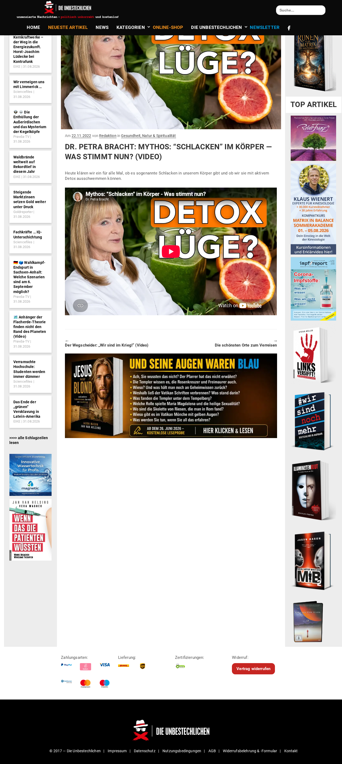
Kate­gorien (130, 27)
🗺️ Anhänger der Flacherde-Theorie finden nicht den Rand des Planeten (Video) (29, 327)
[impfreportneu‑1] (313, 288)
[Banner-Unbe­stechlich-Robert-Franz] (313, 138)
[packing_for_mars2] (313, 620)
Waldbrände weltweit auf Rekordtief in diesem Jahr (24, 164)
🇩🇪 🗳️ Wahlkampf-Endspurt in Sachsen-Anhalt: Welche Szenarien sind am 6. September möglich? (29, 277)
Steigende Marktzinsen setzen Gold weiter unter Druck (29, 199)
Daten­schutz (145, 751)
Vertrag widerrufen (253, 668)
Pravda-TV (21, 137)
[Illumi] (313, 490)
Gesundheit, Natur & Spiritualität (148, 136)
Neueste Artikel (68, 27)
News (102, 27)
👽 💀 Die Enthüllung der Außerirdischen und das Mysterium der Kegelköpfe (29, 122)
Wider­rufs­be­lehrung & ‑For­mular (250, 751)
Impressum (117, 751)
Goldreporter (23, 212)
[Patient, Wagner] (30, 529)
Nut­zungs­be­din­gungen (181, 751)
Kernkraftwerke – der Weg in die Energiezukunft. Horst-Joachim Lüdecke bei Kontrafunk (28, 49)
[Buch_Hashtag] (313, 421)
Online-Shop (168, 27)
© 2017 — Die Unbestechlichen (75, 751)
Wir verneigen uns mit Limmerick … (29, 84)
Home (33, 27)
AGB (212, 751)
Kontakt (291, 751)
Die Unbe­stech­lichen (216, 27)
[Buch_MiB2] (313, 560)
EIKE (17, 66)
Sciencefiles (23, 92)
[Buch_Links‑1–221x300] (313, 354)
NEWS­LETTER (264, 27)
